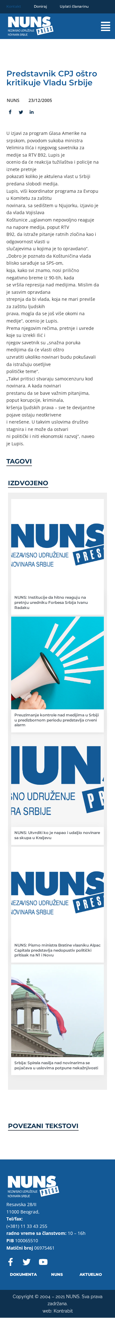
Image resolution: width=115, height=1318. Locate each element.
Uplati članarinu (74, 6)
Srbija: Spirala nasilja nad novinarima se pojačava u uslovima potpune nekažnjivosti (56, 1065)
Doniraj (40, 6)
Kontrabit (63, 1311)
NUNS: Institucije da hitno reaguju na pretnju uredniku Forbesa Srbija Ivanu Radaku (51, 602)
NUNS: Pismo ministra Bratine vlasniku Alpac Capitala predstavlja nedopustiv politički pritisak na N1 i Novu (57, 950)
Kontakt (13, 6)
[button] (100, 26)
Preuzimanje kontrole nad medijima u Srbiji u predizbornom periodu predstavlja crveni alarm (56, 720)
